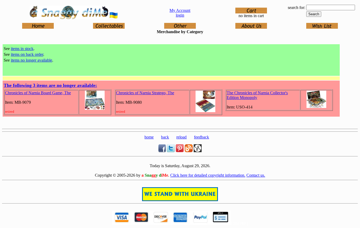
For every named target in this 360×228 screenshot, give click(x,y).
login (180, 15)
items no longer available (31, 60)
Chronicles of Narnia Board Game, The (38, 93)
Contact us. (255, 175)
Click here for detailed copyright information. (207, 175)
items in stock (22, 48)
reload (181, 137)
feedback (201, 137)
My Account (179, 10)
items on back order (27, 54)
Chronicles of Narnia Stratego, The (145, 93)
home (149, 137)
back (165, 137)
